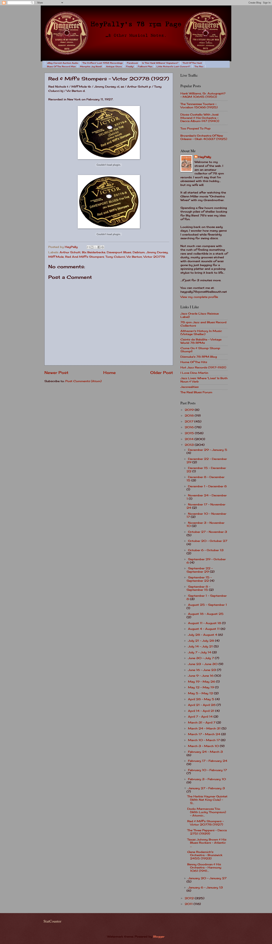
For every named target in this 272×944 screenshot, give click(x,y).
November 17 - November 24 (206, 506)
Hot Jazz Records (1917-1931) (203, 367)
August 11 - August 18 (205, 623)
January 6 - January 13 (205, 887)
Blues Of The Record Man (61, 66)
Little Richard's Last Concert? (173, 66)
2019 (190, 410)
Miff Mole (56, 256)
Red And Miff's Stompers (84, 256)
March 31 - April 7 (202, 722)
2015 (190, 433)
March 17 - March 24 (204, 734)
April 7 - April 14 (201, 716)
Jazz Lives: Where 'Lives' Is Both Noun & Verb (204, 380)
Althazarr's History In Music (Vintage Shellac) (201, 332)
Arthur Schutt (70, 252)
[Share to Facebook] (99, 247)
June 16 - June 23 (202, 670)
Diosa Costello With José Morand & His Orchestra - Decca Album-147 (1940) (199, 118)
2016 (190, 427)
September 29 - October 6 (206, 561)
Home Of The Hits (193, 362)
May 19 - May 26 (202, 681)
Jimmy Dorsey (157, 252)
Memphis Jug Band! (91, 66)
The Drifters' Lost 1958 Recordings (103, 63)
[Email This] (88, 247)
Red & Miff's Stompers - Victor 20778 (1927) (205, 823)
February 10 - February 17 (207, 770)
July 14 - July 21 (201, 646)
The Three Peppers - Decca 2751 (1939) (207, 832)
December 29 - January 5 (207, 450)
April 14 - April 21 (201, 711)
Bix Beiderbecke (93, 252)
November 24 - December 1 (207, 497)
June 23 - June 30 (203, 664)
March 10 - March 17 (204, 740)
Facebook (132, 63)
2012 (190, 898)
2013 (190, 445)
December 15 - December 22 (206, 469)
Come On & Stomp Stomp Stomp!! (200, 350)
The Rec (198, 66)
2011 (189, 904)
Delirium (139, 252)
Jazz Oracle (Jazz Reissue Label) (199, 315)
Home (109, 372)
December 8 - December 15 (205, 478)
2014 (189, 439)
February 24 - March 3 (205, 751)
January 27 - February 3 (206, 788)
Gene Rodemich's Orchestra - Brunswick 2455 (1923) (204, 855)
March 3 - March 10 (204, 746)
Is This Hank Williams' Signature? (160, 63)
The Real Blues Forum (196, 392)
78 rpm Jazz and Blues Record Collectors (203, 324)
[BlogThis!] (92, 247)
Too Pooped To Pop (195, 128)
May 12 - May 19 (201, 687)
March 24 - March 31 (204, 728)
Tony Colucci (115, 256)
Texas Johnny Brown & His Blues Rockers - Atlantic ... (206, 843)
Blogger (158, 936)
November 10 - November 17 (206, 515)
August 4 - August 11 (204, 629)
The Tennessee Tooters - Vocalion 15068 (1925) (199, 105)
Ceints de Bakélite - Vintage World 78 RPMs (200, 341)
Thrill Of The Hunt (192, 63)
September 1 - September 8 (207, 597)
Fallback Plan (145, 66)
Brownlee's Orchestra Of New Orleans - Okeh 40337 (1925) (203, 137)
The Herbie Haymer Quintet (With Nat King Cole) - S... (207, 800)
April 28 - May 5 (201, 699)
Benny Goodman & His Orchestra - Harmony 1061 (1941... (204, 868)
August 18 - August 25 (206, 614)
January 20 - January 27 (207, 878)
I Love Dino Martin (194, 373)
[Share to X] (95, 247)
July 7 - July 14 (200, 652)
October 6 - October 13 (206, 550)
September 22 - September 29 (200, 570)
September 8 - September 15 (198, 588)
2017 (189, 421)
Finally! (130, 66)
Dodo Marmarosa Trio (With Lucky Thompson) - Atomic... (206, 812)
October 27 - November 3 (207, 532)
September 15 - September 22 (199, 579)
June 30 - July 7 (201, 658)
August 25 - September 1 (207, 605)
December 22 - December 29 (207, 460)
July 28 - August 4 (203, 634)
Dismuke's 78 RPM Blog (198, 356)
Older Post (161, 372)
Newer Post (56, 372)
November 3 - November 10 (205, 524)
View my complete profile (199, 297)
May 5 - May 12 (201, 693)
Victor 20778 (154, 256)
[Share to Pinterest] (102, 247)
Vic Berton (134, 256)
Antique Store (114, 66)
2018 (190, 415)
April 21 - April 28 (202, 705)
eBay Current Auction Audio (62, 63)
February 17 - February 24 (207, 761)
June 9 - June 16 (201, 675)
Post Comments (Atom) (83, 381)
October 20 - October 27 (207, 541)
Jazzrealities (189, 387)
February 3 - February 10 (207, 779)
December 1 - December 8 (207, 486)
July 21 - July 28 (201, 640)
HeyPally (204, 157)
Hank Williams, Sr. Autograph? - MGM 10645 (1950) (203, 95)
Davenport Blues (119, 252)
